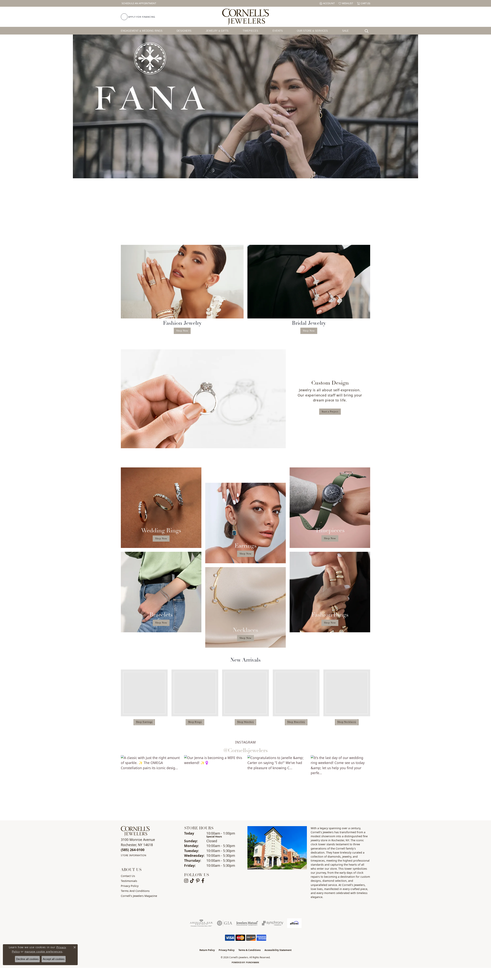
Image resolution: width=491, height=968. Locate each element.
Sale (345, 30)
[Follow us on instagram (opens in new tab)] (186, 880)
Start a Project (330, 411)
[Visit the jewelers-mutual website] (247, 923)
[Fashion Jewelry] (182, 281)
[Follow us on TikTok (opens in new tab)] (192, 880)
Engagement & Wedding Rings (141, 30)
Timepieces (250, 30)
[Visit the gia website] (224, 923)
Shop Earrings (144, 722)
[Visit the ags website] (201, 923)
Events (278, 30)
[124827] (194, 692)
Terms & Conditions (249, 950)
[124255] (346, 692)
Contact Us (128, 876)
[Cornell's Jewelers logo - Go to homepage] (245, 17)
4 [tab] (250, 173)
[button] (327, 3)
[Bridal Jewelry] (308, 281)
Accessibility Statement (278, 950)
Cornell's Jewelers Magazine (139, 896)
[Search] (367, 31)
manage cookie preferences (43, 951)
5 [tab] (254, 173)
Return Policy (207, 950)
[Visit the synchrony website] (272, 923)
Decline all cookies (27, 959)
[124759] (144, 692)
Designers (184, 30)
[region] (245, 698)
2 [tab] (241, 173)
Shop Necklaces (346, 722)
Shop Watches (245, 722)
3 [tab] (245, 173)
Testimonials (129, 881)
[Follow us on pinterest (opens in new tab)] (197, 880)
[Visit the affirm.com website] (294, 923)
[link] (138, 3)
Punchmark (252, 962)
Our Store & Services (312, 30)
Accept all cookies (53, 959)
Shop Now (182, 330)
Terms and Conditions (135, 891)
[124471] (296, 692)
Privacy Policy (129, 886)
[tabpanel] (245, 106)
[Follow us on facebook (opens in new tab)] (202, 880)
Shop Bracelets (296, 722)
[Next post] (378, 785)
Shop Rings (195, 722)
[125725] (245, 692)
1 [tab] (237, 173)
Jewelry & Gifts (217, 30)
